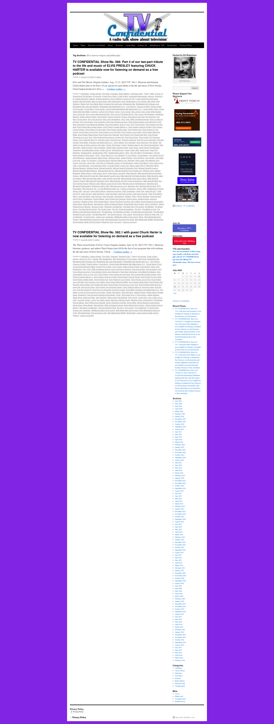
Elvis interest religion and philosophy (142, 122)
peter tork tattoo (84, 196)
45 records (97, 96)
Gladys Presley (87, 147)
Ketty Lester (139, 160)
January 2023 (179, 509)
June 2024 (178, 465)
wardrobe (109, 217)
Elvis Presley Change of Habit (140, 127)
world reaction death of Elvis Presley (87, 222)
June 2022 (178, 527)
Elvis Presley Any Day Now (119, 274)
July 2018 (178, 647)
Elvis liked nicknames (128, 272)
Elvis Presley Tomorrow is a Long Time (123, 284)
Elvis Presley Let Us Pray (88, 132)
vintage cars (100, 217)
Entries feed (179, 696)
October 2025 (179, 424)
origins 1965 (141, 188)
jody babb (159, 158)
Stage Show (77, 204)
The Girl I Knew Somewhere (123, 209)
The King (137, 209)
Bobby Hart (85, 104)
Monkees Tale (133, 186)
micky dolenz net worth (116, 173)
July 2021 (178, 555)
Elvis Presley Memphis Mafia (117, 282)
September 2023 (180, 488)
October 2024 (179, 455)
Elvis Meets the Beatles (95, 124)
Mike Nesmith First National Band (133, 176)
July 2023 (178, 493)
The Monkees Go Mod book (141, 212)
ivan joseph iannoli (156, 155)
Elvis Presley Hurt (135, 129)
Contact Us (142, 45)
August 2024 (179, 460)
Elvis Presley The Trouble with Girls (133, 135)
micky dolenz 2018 (99, 173)
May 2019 (178, 622)
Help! (127, 152)
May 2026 (178, 406)
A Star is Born (123, 96)
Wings (141, 217)
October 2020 (179, 578)
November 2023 (180, 483)
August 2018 (179, 645)
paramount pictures (113, 191)
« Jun (174, 293)
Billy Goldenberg (114, 101)
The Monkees (106, 212)
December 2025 (180, 419)
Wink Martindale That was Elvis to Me (119, 219)
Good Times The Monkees (149, 147)
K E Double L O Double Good (98, 160)
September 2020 (180, 581)
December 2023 (180, 480)
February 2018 (180, 660)
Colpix (117, 111)
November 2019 (180, 606)
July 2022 (178, 524)
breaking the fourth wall (113, 104)
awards (75, 101)
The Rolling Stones (114, 214)
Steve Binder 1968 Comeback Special (108, 204)
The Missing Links (149, 209)
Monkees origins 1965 (100, 186)
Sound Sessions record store (152, 201)
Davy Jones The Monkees (144, 114)
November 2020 (180, 575)
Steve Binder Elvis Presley (134, 204)
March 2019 (179, 627)
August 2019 (179, 614)
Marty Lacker (135, 165)
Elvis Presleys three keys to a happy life (108, 137)
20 (175, 286)
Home (75, 45)
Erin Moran (153, 142)
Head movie (144, 150)
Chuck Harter (100, 109)
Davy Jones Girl (79, 114)
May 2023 (178, 498)
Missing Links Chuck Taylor (111, 183)
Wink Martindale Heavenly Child (91, 219)
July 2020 (178, 586)
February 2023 (180, 506)
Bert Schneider (85, 101)
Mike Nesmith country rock (109, 176)
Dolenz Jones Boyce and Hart (133, 117)
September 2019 (180, 611)
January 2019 (179, 632)
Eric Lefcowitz (130, 142)
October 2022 (179, 516)
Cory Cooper (125, 111)
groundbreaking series (90, 150)
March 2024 (179, 473)
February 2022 (180, 537)
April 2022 (178, 532)
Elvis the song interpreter (146, 140)
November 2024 (180, 452)
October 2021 (179, 547)
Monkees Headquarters (82, 186)
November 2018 (180, 637)
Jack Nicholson (79, 158)
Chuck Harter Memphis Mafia (84, 266)
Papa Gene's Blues (98, 191)
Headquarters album (116, 152)
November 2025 (180, 421)
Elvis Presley (140, 124)
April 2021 (178, 563)
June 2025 (178, 434)
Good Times (133, 147)
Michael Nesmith (105, 168)
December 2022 (180, 511)
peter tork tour (96, 196)
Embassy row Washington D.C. (101, 142)
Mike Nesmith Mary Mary (91, 178)
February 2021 (180, 568)
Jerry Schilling (138, 158)
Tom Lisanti (127, 214)
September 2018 (180, 642)
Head (127, 150)
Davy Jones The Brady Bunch (122, 114)
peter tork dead (111, 194)
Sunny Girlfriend (151, 204)
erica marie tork (142, 142)
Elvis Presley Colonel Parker (129, 277)
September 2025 (180, 426)
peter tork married (125, 194)
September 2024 (180, 457)
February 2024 (180, 475)
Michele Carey (148, 170)
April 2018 (178, 655)
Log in (177, 693)
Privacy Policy (186, 45)
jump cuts (76, 160)
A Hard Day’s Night (109, 96)
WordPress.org (180, 701)
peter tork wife (107, 196)
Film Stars (106, 93)
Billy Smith (152, 101)
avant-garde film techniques (147, 99)
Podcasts (114, 93)
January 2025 (179, 447)
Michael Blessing (79, 168)
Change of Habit (143, 106)
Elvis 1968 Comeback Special (137, 119)
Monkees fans (152, 183)
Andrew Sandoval (103, 99)
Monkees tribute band (147, 186)
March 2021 (179, 565)
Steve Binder (88, 204)
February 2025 (180, 444)
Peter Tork (140, 191)
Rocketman (87, 199)
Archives (119, 45)
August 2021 (179, 552)
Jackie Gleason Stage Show (96, 158)
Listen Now (130, 45)
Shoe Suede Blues (101, 201)
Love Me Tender (113, 165)
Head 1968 (134, 150)
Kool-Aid (82, 163)
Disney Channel (114, 117)
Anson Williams (116, 99)
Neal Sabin (77, 188)
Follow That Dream (113, 145)
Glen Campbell (99, 147)
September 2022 (180, 519)
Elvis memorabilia (112, 124)
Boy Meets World (96, 104)
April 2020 (178, 593)
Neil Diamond (87, 188)
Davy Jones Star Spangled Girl (98, 114)
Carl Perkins (131, 106)
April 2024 (178, 470)
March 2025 (179, 442)
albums (151, 96)
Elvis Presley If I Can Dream (119, 279)
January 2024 (179, 478)
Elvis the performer (129, 140)
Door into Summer (95, 119)
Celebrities (84, 93)
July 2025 (178, 432)
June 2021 (178, 557)
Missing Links (94, 183)
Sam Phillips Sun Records (115, 199)
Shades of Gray (87, 201)
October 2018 (179, 640)
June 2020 (178, 588)
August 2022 (179, 521)
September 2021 (180, 550)
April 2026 (178, 408)
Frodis (124, 145)
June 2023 (178, 496)
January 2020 (179, 601)
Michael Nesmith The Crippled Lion (128, 170)
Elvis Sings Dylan (131, 137)
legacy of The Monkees (124, 163)
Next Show (179, 676)
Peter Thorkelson (128, 191)
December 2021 (180, 542)
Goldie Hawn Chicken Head (117, 147)
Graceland (77, 150)
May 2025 (178, 437)
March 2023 (179, 503)
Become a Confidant (96, 45)
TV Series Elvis (89, 217)
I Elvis (97, 155)
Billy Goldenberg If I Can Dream (134, 101)
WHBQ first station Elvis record (126, 217)
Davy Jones (135, 111)
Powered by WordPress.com (185, 717)
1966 (152, 93)
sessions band (143, 199)
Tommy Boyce (138, 214)
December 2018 (180, 634)
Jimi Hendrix (150, 158)
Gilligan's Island (133, 145)
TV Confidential (140, 308)
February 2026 (180, 414)
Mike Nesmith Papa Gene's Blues (134, 178)
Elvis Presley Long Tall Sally (110, 132)
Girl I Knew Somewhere (149, 145)
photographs (119, 196)
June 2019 (178, 619)
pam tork (86, 191)
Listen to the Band (141, 163)
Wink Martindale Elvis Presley (127, 310)
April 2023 (178, 501)
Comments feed (180, 699)
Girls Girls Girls (127, 292)
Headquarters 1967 (99, 152)
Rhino (134, 196)
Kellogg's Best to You (119, 160)
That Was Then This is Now (133, 206)
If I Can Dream (131, 155)
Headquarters (86, 152)
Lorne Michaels (83, 165)
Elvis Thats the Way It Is (88, 140)
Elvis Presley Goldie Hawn (117, 129)
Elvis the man (116, 140)
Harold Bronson (118, 150)
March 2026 (179, 411)
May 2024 (178, 468)
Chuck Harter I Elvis (150, 109)
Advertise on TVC (157, 45)
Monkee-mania (128, 183)
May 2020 (178, 591)
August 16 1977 (129, 99)
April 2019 (178, 624)
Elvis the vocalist (118, 290)
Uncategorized (180, 686)
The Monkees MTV (99, 214)
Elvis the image (104, 140)
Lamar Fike (90, 163)
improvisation (143, 155)
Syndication (172, 45)
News (83, 45)
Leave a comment (130, 222)
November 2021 (180, 545)
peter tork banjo (98, 194)
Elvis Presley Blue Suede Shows (89, 127)
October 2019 (179, 609)
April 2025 (178, 439)
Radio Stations (124, 93)
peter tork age (86, 194)
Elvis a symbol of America (121, 269)
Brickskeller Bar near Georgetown (86, 106)
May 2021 (178, 560)
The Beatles (149, 206)
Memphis (149, 165)
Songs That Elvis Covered (120, 201)
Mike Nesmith (131, 173)
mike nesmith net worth (111, 178)
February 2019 (180, 629)
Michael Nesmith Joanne (148, 168)
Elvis (123, 119)
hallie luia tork (105, 150)
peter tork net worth (140, 194)
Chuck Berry (89, 109)
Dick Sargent (102, 117)
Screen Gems (131, 199)
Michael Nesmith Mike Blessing (85, 170)
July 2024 (178, 462)
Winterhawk (158, 219)
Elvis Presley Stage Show (88, 135)
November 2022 (180, 514)
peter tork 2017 (151, 191)
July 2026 (178, 401)
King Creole (132, 297)
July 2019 (178, 616)
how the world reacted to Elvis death (101, 295)
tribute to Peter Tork (151, 214)
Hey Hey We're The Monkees (141, 152)
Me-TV (143, 165)
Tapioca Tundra (97, 206)
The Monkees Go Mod (121, 212)
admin (98, 77)
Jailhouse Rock (114, 158)
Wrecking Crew (107, 222)
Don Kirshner (151, 117)
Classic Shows (95, 93)
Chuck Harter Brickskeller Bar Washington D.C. (124, 109)
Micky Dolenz (86, 173)
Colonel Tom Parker (106, 111)
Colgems (94, 111)
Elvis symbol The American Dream (109, 287)
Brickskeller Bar (129, 104)
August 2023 (179, 491)
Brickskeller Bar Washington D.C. (112, 106)
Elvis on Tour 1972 (127, 124)
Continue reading (116, 88)
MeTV (156, 165)
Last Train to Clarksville (105, 163)
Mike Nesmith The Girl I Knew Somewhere (126, 181)
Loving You (124, 165)
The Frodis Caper (104, 209)
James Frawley (126, 158)
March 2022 (179, 534)
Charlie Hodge (156, 106)
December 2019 (180, 604)
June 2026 (178, 403)
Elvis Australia (99, 122)
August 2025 (179, 429)
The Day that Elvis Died (88, 209)
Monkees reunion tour (118, 186)
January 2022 (179, 539)
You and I (117, 222)
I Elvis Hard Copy (107, 155)
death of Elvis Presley (88, 117)
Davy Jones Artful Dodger (151, 111)
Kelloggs (131, 160)
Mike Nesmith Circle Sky (89, 176)
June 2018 (178, 650)
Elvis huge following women (117, 122)
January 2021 (179, 570)
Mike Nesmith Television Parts (97, 181)
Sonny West (135, 201)
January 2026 (179, 416)
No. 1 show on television (126, 188)
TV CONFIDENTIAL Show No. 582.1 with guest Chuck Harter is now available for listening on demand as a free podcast (117, 234)
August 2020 (179, 583)
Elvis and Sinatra (86, 122)
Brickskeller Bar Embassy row (147, 104)
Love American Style (98, 165)
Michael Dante (92, 168)
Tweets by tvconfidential (181, 301)
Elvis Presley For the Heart (95, 129)
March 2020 (179, 596)
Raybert (128, 196)
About (110, 45)
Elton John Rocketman (111, 119)
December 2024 (180, 450)
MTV (159, 186)
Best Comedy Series (99, 101)
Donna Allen (82, 119)
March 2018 (179, 658)
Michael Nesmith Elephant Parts (125, 168)
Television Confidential (113, 206)
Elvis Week (83, 142)
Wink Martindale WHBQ (144, 219)
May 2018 (178, 652)
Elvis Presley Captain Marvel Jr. (115, 127)
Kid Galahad (150, 160)
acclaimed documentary (138, 96)
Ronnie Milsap (98, 199)
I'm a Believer (120, 155)
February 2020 (180, 598)
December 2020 (180, 573)
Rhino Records (143, 196)
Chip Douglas (78, 109)
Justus (83, 160)
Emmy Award (119, 142)
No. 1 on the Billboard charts (105, 188)
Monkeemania (140, 183)
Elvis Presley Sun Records (108, 135)
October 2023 (179, 486)
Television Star (136, 93)
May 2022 (178, 529)
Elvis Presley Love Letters (132, 132)
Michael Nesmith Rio (106, 170)
